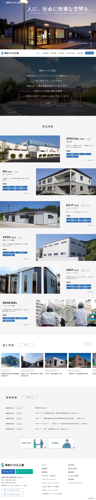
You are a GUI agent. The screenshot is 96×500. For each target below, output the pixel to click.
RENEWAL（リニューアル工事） (53, 493)
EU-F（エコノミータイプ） (51, 483)
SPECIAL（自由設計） (50, 475)
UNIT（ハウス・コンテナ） (51, 490)
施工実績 (61, 53)
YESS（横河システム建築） (51, 486)
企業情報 (46, 53)
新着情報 (71, 472)
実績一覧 (26, 344)
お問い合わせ (89, 53)
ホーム (39, 53)
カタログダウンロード (25, 471)
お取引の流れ (71, 53)
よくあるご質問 (73, 475)
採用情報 (80, 53)
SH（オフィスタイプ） (50, 479)
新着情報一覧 (29, 397)
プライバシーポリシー (75, 483)
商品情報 (54, 53)
